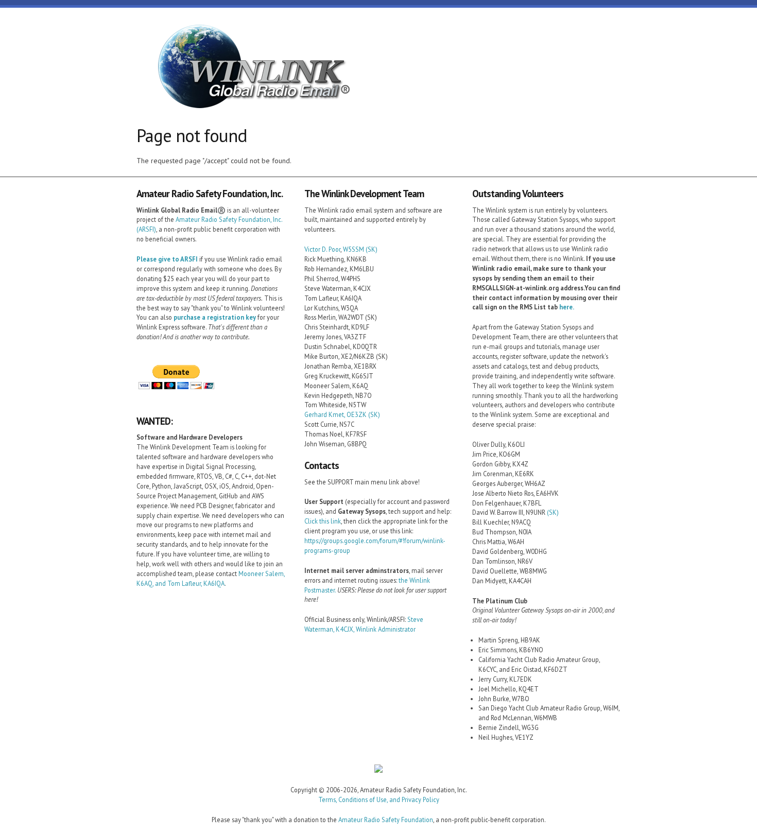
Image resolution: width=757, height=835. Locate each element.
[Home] (249, 68)
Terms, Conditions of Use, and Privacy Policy (378, 799)
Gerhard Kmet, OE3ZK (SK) (342, 414)
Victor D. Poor (322, 249)
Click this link (322, 521)
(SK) (371, 249)
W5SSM (353, 249)
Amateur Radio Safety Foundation (385, 819)
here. (566, 307)
